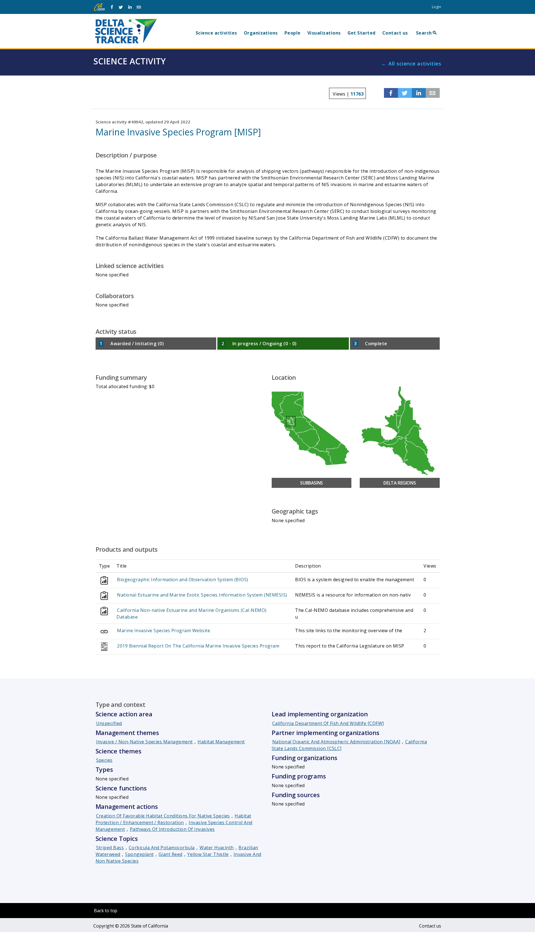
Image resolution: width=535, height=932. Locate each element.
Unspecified (109, 723)
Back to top (105, 910)
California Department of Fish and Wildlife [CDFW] (328, 723)
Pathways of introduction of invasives (172, 829)
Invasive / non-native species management (144, 742)
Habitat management (221, 742)
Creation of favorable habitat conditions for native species (163, 816)
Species (104, 760)
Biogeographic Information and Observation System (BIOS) (182, 579)
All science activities (414, 63)
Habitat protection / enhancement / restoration (173, 819)
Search (424, 33)
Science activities (216, 33)
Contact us (395, 33)
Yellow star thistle (207, 854)
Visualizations (324, 33)
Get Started (361, 33)
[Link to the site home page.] (126, 31)
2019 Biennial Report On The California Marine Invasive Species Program (198, 646)
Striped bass (110, 848)
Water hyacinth (217, 848)
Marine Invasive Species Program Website (163, 630)
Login (436, 6)
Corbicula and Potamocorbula (162, 848)
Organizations (261, 33)
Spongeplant (139, 854)
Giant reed (171, 854)
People (292, 33)
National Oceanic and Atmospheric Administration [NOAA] (336, 742)
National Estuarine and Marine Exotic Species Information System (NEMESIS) (202, 595)
